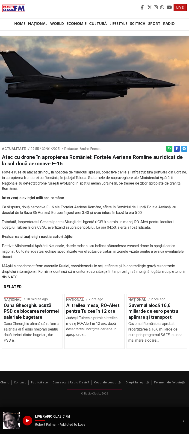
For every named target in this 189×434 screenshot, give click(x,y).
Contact (20, 382)
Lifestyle (118, 23)
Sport (154, 23)
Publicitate (39, 382)
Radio (169, 23)
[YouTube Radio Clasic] (169, 7)
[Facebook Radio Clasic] (143, 7)
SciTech (137, 23)
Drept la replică (137, 382)
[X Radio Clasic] (149, 7)
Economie (76, 23)
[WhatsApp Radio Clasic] (162, 7)
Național (37, 23)
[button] (11, 420)
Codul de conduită (107, 382)
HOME (19, 23)
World (57, 23)
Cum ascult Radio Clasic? (71, 382)
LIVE (180, 7)
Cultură (98, 23)
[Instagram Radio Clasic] (156, 7)
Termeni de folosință (169, 382)
